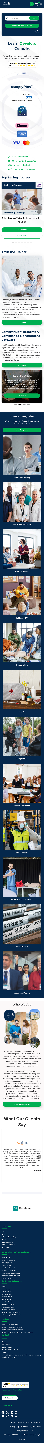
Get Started (22, 397)
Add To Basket (22, 230)
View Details (22, 236)
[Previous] (6, 387)
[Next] (39, 212)
